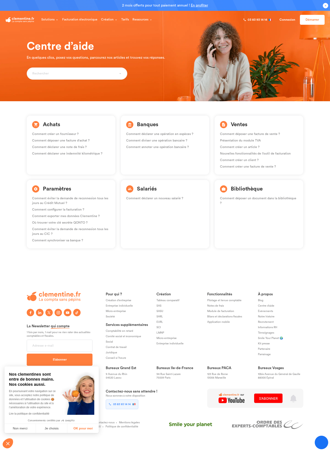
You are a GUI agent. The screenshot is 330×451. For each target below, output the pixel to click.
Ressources (140, 19)
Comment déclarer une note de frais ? (59, 147)
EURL (159, 322)
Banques (147, 124)
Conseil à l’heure (116, 358)
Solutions (48, 19)
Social (109, 341)
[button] (7, 443)
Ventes (239, 124)
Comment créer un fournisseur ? (55, 134)
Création (107, 19)
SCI (158, 327)
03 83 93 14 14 (122, 404)
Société (110, 316)
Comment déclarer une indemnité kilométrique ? (67, 153)
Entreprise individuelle (119, 305)
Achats (51, 124)
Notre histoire (266, 316)
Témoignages (266, 332)
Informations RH (267, 327)
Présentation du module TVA (240, 140)
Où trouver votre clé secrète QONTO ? (60, 222)
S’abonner (60, 359)
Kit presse (264, 343)
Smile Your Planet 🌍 (270, 338)
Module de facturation (220, 311)
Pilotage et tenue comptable (224, 300)
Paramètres (57, 189)
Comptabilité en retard (119, 331)
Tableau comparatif (167, 300)
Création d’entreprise (118, 300)
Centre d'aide (266, 305)
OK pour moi (83, 428)
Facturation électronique (79, 19)
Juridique (111, 352)
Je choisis (52, 428)
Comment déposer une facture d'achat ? (61, 140)
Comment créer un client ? (239, 160)
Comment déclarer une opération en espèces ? (159, 134)
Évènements (265, 311)
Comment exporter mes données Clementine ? (66, 216)
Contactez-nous (104, 422)
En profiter (199, 5)
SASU (159, 311)
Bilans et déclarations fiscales (224, 316)
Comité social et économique (123, 336)
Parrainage (264, 354)
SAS (158, 305)
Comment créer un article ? (240, 147)
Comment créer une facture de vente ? (248, 166)
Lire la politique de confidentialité (29, 413)
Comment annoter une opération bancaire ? (157, 147)
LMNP (160, 332)
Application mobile (218, 322)
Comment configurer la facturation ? (58, 209)
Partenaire (264, 349)
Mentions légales (129, 422)
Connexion (287, 19)
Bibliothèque (247, 189)
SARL (159, 316)
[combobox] (74, 73)
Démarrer (312, 19)
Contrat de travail (116, 347)
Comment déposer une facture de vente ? (250, 134)
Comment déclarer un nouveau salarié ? (154, 198)
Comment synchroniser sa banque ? (57, 240)
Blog (260, 300)
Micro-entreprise (116, 311)
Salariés (147, 189)
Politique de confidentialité (122, 426)
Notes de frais (215, 305)
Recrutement (266, 322)
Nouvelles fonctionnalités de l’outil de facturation (255, 153)
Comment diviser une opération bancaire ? (156, 140)
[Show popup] (120, 73)
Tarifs (125, 19)
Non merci (20, 428)
